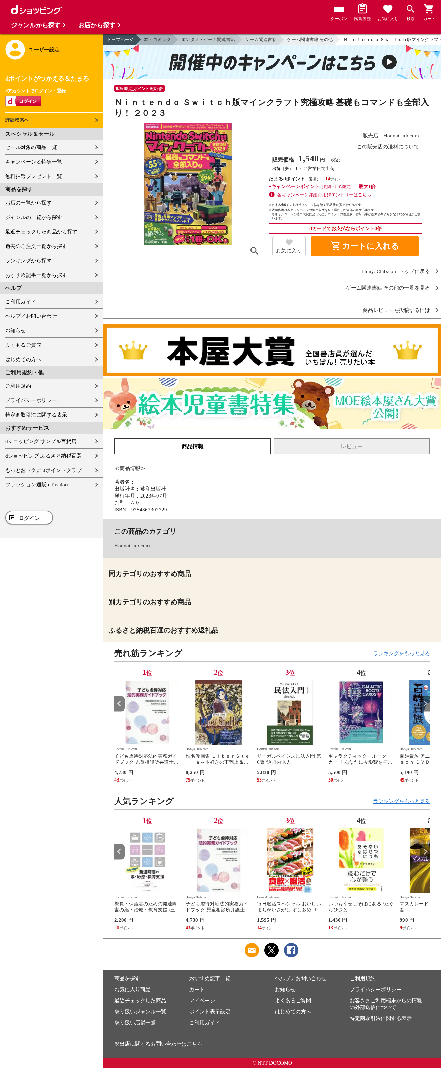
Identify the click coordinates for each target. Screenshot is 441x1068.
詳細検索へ (17, 120)
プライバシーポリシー (31, 400)
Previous (119, 703)
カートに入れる (364, 246)
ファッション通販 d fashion (36, 485)
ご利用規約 (18, 386)
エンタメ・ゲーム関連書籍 (208, 39)
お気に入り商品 (132, 989)
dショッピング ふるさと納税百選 (43, 456)
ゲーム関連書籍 (261, 39)
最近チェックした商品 (140, 1000)
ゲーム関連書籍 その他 (310, 39)
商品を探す (127, 978)
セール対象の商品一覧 (31, 147)
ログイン (29, 518)
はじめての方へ (23, 359)
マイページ (202, 1000)
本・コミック (157, 39)
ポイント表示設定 (209, 1011)
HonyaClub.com (132, 545)
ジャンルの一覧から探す (33, 217)
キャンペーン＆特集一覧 (33, 162)
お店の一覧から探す (28, 203)
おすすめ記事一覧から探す (36, 275)
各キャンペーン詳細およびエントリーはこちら (324, 194)
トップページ (120, 39)
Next (425, 703)
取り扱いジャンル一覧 (140, 1011)
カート (197, 989)
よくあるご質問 (23, 345)
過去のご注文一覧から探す (36, 246)
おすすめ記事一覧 (209, 978)
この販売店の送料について (388, 146)
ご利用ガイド (20, 301)
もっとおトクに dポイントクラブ (43, 470)
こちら (194, 1044)
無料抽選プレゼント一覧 (33, 176)
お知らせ (15, 330)
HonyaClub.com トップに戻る (396, 271)
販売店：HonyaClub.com (391, 135)
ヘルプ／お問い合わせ (31, 316)
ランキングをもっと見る (401, 653)
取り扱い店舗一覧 (135, 1022)
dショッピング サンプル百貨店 (40, 441)
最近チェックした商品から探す (41, 231)
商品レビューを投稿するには (396, 310)
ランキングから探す (28, 260)
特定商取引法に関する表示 (36, 415)
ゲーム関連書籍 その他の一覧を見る (388, 288)
